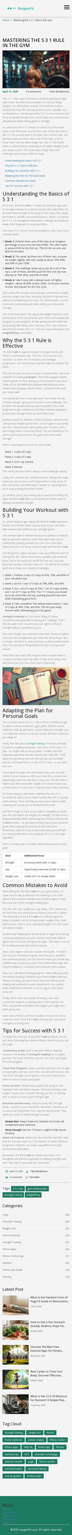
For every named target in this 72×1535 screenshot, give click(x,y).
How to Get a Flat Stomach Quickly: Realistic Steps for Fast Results (47, 1324)
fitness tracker (57, 1439)
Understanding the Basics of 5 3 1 (23, 160)
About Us (8, 1509)
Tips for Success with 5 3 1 (19, 185)
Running (7, 1276)
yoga (30, 1461)
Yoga (5, 1214)
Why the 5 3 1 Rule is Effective (21, 165)
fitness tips (44, 1447)
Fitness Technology (13, 1256)
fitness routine (47, 1461)
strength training (35, 743)
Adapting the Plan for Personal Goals (25, 175)
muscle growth (13, 1476)
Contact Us (9, 1516)
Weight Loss (9, 1228)
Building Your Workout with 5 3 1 (23, 170)
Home (6, 20)
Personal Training (12, 1221)
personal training (37, 1468)
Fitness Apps (9, 1249)
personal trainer (13, 1468)
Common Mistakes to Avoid (20, 180)
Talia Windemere (59, 91)
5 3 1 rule (18, 1188)
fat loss (60, 1447)
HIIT (26, 1454)
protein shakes (36, 1439)
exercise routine (13, 1461)
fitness (50, 1432)
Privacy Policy (10, 1512)
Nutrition (7, 1262)
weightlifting (33, 1194)
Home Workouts (11, 1235)
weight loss (35, 1432)
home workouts (13, 1439)
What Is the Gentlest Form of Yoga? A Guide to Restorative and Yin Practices (49, 1299)
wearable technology (46, 1454)
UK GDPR (8, 1522)
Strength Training (12, 1242)
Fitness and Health (13, 1269)
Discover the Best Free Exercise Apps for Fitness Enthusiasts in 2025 (46, 1349)
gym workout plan (37, 1188)
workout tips (12, 1454)
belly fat (28, 1447)
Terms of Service (12, 1519)
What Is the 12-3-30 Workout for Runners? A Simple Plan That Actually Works (48, 1398)
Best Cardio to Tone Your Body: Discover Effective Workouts (46, 1373)
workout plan (34, 1476)
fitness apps (11, 1447)
